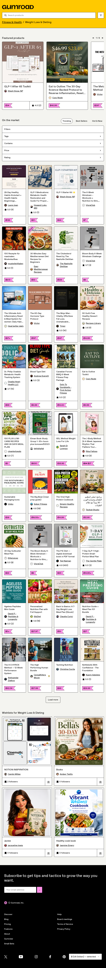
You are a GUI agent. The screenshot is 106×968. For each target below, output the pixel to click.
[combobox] (51, 15)
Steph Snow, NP (15, 91)
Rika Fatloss (91, 451)
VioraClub (90, 205)
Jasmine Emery (67, 845)
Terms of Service (65, 924)
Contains (8, 143)
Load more (53, 699)
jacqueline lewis (15, 845)
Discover (8, 914)
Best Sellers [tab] (81, 121)
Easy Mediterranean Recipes (41, 269)
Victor (37, 323)
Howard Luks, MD (40, 206)
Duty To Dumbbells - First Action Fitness (65, 388)
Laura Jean (13, 205)
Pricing (7, 924)
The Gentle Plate (94, 561)
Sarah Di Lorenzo (64, 447)
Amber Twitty (66, 774)
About (7, 934)
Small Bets (9, 943)
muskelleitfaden (15, 263)
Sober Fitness (40, 504)
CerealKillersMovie (42, 676)
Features (8, 929)
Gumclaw (8, 939)
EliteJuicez (13, 558)
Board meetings (64, 919)
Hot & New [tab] (97, 121)
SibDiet (37, 616)
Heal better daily (16, 326)
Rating (7, 157)
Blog (6, 919)
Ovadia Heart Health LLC (14, 383)
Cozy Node (57, 97)
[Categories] (101, 15)
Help (59, 914)
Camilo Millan (14, 774)
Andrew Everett (41, 376)
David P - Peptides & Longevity (13, 616)
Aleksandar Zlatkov (13, 679)
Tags (6, 136)
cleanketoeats (14, 451)
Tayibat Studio (92, 509)
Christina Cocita (67, 669)
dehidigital (39, 448)
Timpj (62, 326)
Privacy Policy (63, 929)
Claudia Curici (66, 616)
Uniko (10, 504)
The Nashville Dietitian (66, 265)
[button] (48, 782)
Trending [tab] (67, 121)
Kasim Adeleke (93, 675)
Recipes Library (93, 323)
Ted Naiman (65, 561)
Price (6, 150)
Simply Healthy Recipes (67, 505)
